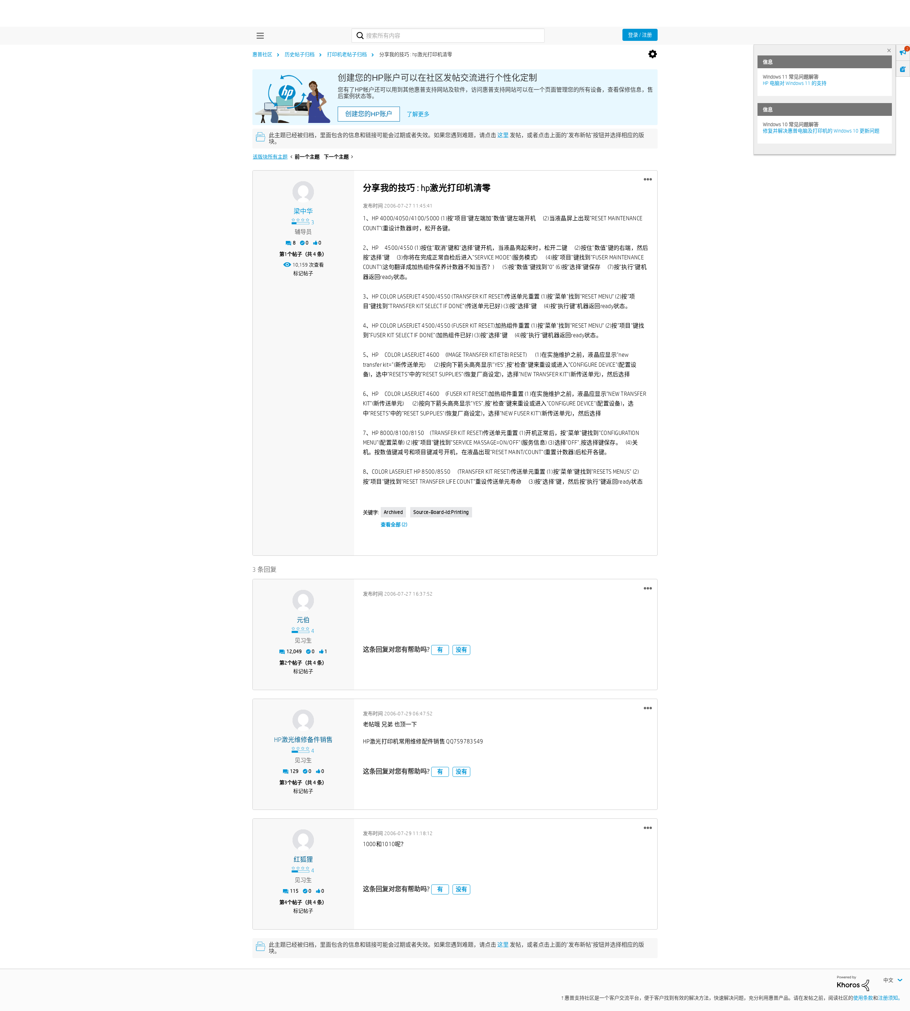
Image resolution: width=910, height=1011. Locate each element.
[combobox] (448, 35)
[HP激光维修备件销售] (303, 720)
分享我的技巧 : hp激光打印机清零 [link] (415, 54)
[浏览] (258, 35)
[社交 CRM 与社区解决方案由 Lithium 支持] (853, 983)
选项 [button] (652, 54)
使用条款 (863, 998)
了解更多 (418, 114)
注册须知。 (890, 998)
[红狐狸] (303, 840)
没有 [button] (461, 650)
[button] (648, 179)
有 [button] (440, 650)
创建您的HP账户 (368, 114)
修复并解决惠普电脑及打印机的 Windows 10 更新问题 (821, 131)
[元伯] (303, 600)
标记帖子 (303, 273)
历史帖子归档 (300, 54)
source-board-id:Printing (441, 512)
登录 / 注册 (640, 35)
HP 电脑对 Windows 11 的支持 (794, 83)
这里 (503, 135)
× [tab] (889, 50)
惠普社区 (262, 54)
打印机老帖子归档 (347, 54)
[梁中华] (303, 192)
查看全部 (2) (394, 524)
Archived (393, 512)
